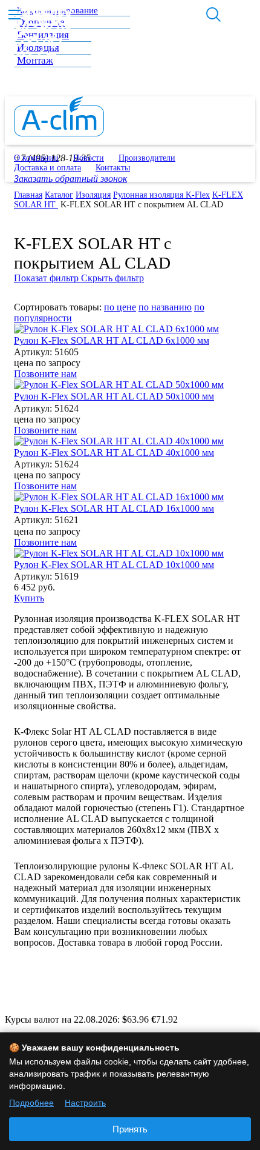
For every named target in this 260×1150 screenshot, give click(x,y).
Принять (130, 1129)
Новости (88, 157)
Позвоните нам (45, 374)
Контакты (113, 167)
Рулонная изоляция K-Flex (161, 194)
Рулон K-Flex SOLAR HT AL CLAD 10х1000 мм (114, 565)
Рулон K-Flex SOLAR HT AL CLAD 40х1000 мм (114, 452)
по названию (165, 307)
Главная (28, 194)
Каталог (59, 194)
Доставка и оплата (47, 167)
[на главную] (59, 133)
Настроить (85, 1103)
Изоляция (93, 194)
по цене (120, 307)
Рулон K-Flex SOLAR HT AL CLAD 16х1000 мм (114, 508)
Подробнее (31, 1103)
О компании (36, 157)
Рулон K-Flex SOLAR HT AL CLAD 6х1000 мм (111, 340)
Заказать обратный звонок (70, 178)
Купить (29, 598)
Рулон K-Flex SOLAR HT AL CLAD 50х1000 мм (114, 396)
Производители (147, 157)
